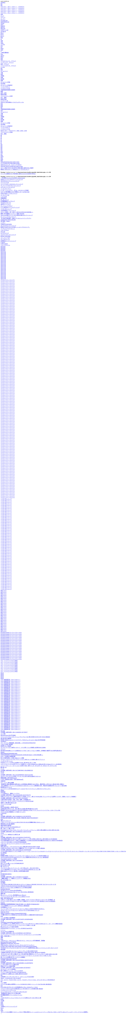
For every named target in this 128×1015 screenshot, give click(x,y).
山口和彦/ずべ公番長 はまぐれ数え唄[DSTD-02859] (14, 973)
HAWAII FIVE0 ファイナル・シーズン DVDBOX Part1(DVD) (16, 928)
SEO (2, 69)
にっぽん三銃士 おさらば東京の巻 (10, 964)
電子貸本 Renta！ (5, 221)
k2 (1, 39)
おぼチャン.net (4, 30)
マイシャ (3, 749)
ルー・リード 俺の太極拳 (7, 782)
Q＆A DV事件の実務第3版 (8, 756)
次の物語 (3, 882)
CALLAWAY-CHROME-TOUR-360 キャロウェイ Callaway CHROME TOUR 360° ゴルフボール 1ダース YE (28, 884)
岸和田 (2, 75)
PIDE (2, 1003)
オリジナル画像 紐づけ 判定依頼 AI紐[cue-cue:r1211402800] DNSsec (18, 173)
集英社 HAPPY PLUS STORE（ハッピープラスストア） (15, 227)
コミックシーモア (5, 237)
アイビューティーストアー (8, 280)
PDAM (2, 771)
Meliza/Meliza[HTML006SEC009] (9, 753)
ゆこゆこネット (5, 199)
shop (2, 58)
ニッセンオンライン (6, 188)
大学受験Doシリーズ (6, 907)
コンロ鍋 (3, 733)
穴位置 (2, 1000)
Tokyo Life (3, 252)
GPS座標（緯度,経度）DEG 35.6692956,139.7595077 (14, 732)
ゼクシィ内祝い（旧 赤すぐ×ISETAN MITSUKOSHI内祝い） (17, 212)
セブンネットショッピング (8, 187)
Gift (1, 996)
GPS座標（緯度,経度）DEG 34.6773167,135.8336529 (14, 798)
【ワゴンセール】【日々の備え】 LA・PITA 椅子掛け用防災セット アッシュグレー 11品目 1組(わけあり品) (29, 954)
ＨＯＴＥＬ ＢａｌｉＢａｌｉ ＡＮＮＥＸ (12, 6)
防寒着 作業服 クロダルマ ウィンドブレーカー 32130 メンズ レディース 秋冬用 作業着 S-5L (25, 855)
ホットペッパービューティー (8, 216)
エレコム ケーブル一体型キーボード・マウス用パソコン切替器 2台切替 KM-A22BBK (23, 747)
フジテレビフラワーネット (8, 228)
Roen (2, 939)
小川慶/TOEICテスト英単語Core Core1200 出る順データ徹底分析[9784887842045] (22, 914)
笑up (2, 54)
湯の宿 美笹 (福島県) (6, 738)
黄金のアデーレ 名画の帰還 (8, 966)
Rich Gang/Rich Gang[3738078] (8, 942)
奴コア (2, 36)
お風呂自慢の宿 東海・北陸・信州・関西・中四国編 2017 (16, 799)
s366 (2, 41)
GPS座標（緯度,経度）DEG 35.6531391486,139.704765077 (16, 967)
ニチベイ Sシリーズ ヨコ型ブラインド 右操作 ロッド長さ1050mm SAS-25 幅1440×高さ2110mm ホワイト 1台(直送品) (31, 764)
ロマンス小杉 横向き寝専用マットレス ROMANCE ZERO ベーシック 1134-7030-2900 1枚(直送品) (26, 984)
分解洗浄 (3, 781)
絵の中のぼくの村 (5, 865)
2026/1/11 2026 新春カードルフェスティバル (12, 102)
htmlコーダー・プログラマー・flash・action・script (14, 130)
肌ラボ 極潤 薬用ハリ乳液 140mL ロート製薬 (12, 758)
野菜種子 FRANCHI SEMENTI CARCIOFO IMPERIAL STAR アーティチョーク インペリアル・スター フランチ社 (30, 810)
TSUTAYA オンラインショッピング (10, 181)
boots (2, 836)
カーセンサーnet (5, 195)
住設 (2, 14)
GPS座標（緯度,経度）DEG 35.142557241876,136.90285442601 (17, 919)
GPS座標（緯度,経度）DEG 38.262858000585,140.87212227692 (17, 774)
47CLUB (3, 231)
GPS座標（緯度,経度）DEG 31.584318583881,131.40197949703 (17, 963)
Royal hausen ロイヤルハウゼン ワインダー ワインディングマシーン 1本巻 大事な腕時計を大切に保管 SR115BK (30, 830)
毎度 (2, 91)
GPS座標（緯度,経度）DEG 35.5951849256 (12, 860)
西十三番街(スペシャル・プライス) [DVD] (12, 970)
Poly (2, 985)
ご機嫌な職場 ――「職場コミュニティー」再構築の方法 (16, 878)
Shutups (2, 752)
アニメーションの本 (6, 804)
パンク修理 (4, 982)
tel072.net (3, 28)
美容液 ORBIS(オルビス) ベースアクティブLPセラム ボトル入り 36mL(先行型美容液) (23, 740)
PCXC (2, 1005)
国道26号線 (4, 94)
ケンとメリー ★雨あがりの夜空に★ (10, 834)
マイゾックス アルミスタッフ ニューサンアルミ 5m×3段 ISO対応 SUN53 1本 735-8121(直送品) (25, 736)
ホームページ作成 (5, 82)
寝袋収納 (3, 792)
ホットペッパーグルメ (6, 206)
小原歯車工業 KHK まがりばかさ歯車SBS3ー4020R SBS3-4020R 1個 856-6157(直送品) (23, 952)
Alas (2, 1009)
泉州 (2, 74)
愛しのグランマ (5, 866)
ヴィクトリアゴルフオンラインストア (11, 185)
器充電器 (3, 949)
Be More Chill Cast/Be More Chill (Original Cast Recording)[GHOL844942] (19, 946)
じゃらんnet (4, 196)
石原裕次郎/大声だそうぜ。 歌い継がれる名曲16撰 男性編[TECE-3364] (19, 808)
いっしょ (3, 930)
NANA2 (3, 902)
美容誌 (2, 790)
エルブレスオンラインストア (8, 234)
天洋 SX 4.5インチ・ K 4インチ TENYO (11, 164)
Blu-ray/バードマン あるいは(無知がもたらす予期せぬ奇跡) (16, 887)
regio (2, 819)
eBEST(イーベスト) (6, 204)
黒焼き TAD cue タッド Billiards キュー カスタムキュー (15, 169)
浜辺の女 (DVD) (5, 912)
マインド (3, 17)
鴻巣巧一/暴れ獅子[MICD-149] (8, 802)
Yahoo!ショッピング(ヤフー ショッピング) (12, 179)
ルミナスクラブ (5, 233)
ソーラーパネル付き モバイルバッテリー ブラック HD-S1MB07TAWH (19, 951)
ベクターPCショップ (6, 209)
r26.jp (2, 24)
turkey (2, 48)
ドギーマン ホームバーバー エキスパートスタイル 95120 (16, 843)
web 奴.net (3, 31)
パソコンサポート (5, 86)
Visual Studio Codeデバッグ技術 (9, 859)
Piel (1, 981)
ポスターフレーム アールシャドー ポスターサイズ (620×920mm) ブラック (20, 910)
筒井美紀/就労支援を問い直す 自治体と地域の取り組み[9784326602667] (19, 817)
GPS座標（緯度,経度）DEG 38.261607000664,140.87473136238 (17, 960)
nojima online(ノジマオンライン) (9, 193)
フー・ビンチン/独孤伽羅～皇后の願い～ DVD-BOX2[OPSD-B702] (18, 742)
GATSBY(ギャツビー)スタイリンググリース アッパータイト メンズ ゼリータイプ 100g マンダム (26, 955)
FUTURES (3, 862)
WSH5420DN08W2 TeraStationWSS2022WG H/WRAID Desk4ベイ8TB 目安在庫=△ (22, 754)
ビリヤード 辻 (4, 100)
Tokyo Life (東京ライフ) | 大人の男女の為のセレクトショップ (17, 215)
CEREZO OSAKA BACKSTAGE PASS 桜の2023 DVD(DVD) (16, 886)
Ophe (2, 1010)
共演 (2, 1002)
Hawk (2, 1008)
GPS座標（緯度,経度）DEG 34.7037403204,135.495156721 (16, 837)
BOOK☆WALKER (5, 236)
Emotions (3, 881)
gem (2, 45)
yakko (2, 43)
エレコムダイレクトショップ (8, 225)
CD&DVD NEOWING (6, 224)
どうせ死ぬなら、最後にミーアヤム (10, 793)
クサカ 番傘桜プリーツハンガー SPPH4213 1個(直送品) (15, 905)
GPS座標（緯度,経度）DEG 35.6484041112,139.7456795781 (16, 816)
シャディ (3, 222)
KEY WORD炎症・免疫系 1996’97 (9, 807)
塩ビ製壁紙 (4, 853)
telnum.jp (3, 25)
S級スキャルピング (6, 820)
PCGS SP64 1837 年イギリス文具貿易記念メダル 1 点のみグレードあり (19, 987)
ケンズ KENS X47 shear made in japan (10, 163)
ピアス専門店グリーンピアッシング (10, 207)
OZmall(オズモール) (6, 202)
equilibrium (3, 961)
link (1, 4)
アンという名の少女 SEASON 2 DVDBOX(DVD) (13, 972)
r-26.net (2, 23)
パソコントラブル (5, 88)
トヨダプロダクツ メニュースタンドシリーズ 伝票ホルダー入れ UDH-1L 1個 (21, 997)
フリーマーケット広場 (6, 96)
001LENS (3, 246)
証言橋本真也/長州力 (6, 874)
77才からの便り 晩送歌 (7, 744)
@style (2, 833)
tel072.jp (3, 27)
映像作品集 (4, 845)
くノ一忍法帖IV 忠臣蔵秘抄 (8, 917)
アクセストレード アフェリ (8, 61)
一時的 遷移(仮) (5, 52)
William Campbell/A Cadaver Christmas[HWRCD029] (13, 913)
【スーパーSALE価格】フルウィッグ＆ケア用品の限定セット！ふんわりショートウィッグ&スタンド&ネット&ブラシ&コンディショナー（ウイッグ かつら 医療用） (44, 1012)
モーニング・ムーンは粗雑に (8, 969)
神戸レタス (4, 590)
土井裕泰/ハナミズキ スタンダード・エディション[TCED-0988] (17, 976)
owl (1, 47)
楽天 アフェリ (5, 64)
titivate (2, 673)
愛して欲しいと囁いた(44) (7, 828)
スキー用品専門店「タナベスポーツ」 (11, 679)
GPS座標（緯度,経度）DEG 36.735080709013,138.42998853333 (17, 770)
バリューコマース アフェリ (8, 65)
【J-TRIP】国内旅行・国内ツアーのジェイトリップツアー (16, 218)
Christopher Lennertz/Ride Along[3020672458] (12, 922)
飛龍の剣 (3, 893)
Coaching (3, 875)
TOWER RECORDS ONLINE (8, 219)
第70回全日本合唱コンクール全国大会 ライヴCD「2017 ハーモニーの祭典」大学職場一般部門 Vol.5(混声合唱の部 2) (31, 750)
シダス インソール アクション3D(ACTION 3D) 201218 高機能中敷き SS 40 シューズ (23, 822)
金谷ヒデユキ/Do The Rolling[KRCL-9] (10, 827)
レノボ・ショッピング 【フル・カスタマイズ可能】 (15, 190)
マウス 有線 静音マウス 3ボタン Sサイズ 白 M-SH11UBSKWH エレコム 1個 (20, 869)
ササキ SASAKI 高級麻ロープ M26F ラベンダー (13, 811)
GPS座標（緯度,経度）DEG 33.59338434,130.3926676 (14, 877)
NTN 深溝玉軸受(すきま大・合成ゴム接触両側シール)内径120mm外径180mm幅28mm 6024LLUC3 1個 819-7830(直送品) (32, 840)
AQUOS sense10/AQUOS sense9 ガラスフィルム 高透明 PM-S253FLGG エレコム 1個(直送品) (25, 857)
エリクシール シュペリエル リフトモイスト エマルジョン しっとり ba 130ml (21, 934)
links (2, 103)
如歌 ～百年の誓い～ (6, 936)
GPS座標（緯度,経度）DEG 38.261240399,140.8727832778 (16, 795)
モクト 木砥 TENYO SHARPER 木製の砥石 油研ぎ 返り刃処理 (17, 168)
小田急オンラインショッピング (9, 1006)
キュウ (2, 16)
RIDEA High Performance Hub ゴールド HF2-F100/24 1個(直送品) (17, 892)
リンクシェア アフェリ (7, 62)
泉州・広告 (4, 93)
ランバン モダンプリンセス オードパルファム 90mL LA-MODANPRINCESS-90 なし (23, 908)
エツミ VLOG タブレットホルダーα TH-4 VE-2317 (14, 991)
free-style (3, 730)
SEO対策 (3, 83)
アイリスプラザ (5, 182)
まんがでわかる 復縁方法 (7, 931)
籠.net (2, 33)
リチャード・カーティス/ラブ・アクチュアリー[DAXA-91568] (17, 801)
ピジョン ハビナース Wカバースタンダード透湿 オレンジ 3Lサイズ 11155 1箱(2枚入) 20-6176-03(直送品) (28, 901)
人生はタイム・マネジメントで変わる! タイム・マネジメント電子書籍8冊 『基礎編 (23, 940)
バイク (2, 773)
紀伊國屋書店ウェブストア (8, 201)
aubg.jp (2, 55)
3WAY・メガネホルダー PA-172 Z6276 (11, 978)
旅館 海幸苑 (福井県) (6, 825)
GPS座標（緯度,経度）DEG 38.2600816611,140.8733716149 (16, 831)
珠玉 (2, 37)
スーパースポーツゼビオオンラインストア (12, 184)
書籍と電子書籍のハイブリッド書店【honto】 (13, 213)
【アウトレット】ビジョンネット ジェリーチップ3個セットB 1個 (18, 925)
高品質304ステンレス (6, 787)
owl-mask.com (4, 20)
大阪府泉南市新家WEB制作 (8, 89)
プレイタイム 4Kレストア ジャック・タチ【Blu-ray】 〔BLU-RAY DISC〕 (20, 868)
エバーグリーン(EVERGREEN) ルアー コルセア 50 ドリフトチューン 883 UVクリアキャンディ (26, 788)
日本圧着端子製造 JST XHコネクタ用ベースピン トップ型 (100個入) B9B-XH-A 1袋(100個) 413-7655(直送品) (29, 839)
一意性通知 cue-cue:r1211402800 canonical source (13, 178)
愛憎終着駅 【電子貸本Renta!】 (9, 778)
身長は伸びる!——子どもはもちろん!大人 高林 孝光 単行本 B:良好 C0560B (20, 846)
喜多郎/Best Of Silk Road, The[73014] (10, 943)
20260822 (3, 2)
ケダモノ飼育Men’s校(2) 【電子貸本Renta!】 (12, 779)
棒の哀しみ (4, 767)
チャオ (2, 768)
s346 (2, 40)
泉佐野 (2, 79)
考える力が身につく (6, 880)
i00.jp (2, 57)
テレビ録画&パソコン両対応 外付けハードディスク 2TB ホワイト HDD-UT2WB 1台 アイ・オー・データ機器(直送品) (32, 923)
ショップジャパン (5, 245)
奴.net (2, 34)
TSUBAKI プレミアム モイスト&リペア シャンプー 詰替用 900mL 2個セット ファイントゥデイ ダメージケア (29, 948)
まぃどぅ (3, 19)
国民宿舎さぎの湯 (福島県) (8, 823)
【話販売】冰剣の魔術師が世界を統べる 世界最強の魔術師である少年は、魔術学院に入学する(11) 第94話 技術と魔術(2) (32, 784)
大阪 (2, 72)
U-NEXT (3, 242)
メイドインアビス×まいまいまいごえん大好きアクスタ (15, 896)
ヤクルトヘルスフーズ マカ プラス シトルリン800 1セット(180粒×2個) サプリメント (23, 759)
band (2, 916)
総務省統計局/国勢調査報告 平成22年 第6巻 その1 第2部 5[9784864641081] (20, 904)
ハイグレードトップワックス (8, 990)
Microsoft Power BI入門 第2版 (8, 735)
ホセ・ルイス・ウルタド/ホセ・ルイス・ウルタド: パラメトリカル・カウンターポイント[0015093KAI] (28, 979)
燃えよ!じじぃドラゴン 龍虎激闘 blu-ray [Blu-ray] (13, 895)
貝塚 (2, 77)
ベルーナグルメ (5, 230)
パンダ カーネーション (7, 761)
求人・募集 (4, 97)
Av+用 (2, 920)
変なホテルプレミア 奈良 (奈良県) (10, 926)
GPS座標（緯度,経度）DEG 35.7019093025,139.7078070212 (16, 933)
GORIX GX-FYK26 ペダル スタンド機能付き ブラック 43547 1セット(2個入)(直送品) (23, 848)
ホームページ (4, 71)
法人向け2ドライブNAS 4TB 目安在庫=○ (11, 890)
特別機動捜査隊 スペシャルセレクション (11, 995)
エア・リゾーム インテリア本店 (9, 660)
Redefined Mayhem (5, 889)
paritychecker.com (5, 21)
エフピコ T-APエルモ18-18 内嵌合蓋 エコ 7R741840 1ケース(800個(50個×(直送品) (22, 988)
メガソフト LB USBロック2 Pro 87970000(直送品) (13, 842)
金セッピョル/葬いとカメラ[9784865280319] (12, 863)
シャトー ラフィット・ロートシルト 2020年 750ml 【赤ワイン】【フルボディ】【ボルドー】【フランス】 (29, 765)
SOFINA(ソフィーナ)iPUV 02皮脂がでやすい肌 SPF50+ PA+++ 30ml (18, 762)
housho (2, 805)
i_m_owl (3, 44)
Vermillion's (3, 741)
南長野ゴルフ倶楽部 (6, 746)
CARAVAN (3, 813)
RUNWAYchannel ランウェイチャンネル (11, 632)
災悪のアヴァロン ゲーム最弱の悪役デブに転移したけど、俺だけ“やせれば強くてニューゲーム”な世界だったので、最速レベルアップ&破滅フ (38, 796)
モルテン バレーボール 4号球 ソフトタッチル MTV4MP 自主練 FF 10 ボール (21, 776)
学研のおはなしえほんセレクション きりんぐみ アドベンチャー (17, 945)
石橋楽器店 (4, 198)
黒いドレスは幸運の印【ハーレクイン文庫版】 (13, 957)
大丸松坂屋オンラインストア (8, 210)
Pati (1, 975)
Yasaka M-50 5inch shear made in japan (10, 161)
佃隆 (2, 937)
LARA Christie (4, 243)
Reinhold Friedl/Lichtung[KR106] (9, 958)
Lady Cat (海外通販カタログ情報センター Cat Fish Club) (15, 192)
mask (2, 49)
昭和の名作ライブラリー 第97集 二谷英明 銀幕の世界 (15, 871)
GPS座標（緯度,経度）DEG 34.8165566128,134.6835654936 (16, 849)
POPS (2, 999)
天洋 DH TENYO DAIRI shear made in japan (12, 166)
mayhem (3, 854)
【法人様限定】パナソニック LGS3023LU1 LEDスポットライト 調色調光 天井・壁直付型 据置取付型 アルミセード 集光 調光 (34, 785)
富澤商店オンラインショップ (8, 241)
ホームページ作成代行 (6, 85)
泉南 (2, 80)
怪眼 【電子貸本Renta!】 (7, 898)
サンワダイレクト (5, 239)
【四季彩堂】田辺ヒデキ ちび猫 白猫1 (11, 993)
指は (2, 814)
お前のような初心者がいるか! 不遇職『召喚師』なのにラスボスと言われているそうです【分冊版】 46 (28, 899)
